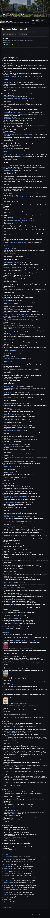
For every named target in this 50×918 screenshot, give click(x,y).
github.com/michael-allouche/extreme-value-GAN (23, 98)
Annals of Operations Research (10, 175)
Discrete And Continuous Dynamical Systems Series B (15, 314)
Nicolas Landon (7, 866)
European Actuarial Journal (9, 118)
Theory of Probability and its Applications (12, 374)
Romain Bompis (7, 868)
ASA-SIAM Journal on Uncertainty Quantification (14, 229)
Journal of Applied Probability (9, 573)
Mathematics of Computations (9, 403)
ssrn (4, 692)
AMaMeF (24, 709)
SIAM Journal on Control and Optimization (13, 214)
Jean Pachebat (6, 898)
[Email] (4, 44)
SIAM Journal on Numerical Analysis (11, 341)
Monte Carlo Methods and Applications (12, 258)
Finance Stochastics (7, 278)
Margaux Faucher (7, 878)
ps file (40, 842)
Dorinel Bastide (7, 885)
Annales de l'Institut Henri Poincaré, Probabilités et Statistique (17, 330)
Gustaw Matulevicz (7, 873)
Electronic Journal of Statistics (10, 309)
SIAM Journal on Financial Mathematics (12, 76)
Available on (6, 711)
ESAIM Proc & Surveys (8, 728)
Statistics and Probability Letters (10, 103)
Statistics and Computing (9, 179)
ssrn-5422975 (6, 107)
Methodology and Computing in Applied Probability (15, 196)
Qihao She (5, 871)
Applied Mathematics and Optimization (12, 112)
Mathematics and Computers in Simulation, (13, 325)
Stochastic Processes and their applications (13, 369)
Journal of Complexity (8, 82)
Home (33, 20)
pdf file (28, 526)
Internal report (15, 568)
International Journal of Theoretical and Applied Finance (15, 439)
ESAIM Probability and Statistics (17, 350)
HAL (12, 455)
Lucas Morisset (6, 903)
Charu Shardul (6, 891)
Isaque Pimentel (7, 875)
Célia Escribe (6, 894)
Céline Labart (6, 859)
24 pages (25, 793)
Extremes (5, 96)
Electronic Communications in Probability (12, 430)
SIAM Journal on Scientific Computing (12, 386)
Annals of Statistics (7, 582)
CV (46, 20)
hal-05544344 (6, 71)
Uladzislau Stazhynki (8, 877)
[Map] (7, 44)
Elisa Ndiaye (6, 896)
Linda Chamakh (7, 884)
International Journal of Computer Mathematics (14, 154)
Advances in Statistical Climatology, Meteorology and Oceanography (19, 134)
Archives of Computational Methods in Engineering (15, 289)
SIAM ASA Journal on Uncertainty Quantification (14, 397)
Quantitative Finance (8, 192)
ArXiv (10, 760)
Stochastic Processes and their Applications (13, 92)
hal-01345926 (16, 352)
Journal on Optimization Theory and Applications (14, 87)
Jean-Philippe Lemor (8, 858)
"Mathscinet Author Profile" (8, 50)
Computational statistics (9, 170)
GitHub (33, 23)
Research (37, 20)
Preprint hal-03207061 (8, 248)
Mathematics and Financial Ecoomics (17, 128)
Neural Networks (7, 142)
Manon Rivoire (6, 889)
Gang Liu (5, 870)
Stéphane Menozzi (7, 856)
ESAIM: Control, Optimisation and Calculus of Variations (16, 236)
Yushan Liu (5, 899)
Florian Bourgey (7, 880)
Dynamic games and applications (11, 165)
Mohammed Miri (7, 863)
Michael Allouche (7, 887)
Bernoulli (12, 253)
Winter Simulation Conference (10, 345)
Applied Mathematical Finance (9, 466)
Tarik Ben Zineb (7, 864)
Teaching (42, 20)
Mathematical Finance (8, 123)
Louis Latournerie (7, 901)
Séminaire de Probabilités (8, 526)
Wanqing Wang (7, 892)
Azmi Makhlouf (6, 861)
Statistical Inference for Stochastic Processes (13, 363)
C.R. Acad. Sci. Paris (7, 625)
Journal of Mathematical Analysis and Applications (14, 319)
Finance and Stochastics (8, 507)
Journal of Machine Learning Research (12, 218)
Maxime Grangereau (8, 882)
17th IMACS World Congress (18, 765)
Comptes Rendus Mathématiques (10, 595)
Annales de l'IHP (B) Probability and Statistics (12, 516)
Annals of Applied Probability (9, 444)
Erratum (35, 512)
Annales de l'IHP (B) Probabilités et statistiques (13, 602)
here (36, 705)
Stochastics (6, 300)
